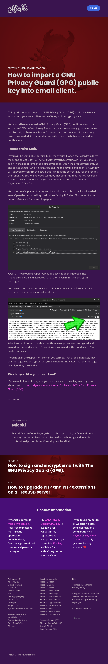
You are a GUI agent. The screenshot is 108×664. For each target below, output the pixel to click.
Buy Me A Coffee (16, 623)
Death (10, 587)
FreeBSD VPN (46, 608)
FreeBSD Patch (47, 581)
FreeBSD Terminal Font (50, 605)
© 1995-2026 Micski (81, 608)
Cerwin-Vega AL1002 (49, 620)
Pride (10, 602)
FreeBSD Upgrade (48, 579)
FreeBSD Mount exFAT (50, 596)
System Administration (31, 68)
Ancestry (12, 581)
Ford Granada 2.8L (48, 629)
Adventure (12, 579)
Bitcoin (11, 626)
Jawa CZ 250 (46, 626)
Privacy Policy (78, 587)
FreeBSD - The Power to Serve (21, 654)
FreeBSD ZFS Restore (50, 614)
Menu (93, 8)
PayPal (77, 535)
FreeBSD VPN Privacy (50, 611)
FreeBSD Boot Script (49, 590)
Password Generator (17, 614)
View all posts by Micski (57, 441)
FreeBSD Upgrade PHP (50, 602)
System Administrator (18, 620)
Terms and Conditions (82, 584)
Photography (14, 596)
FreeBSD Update (47, 584)
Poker (10, 599)
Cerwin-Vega (14, 584)
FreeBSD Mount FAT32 (50, 599)
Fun (9, 593)
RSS (74, 579)
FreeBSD (12, 68)
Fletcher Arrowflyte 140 (51, 623)
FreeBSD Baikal (47, 587)
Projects (12, 605)
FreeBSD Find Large (49, 593)
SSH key (57, 543)
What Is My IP (14, 617)
